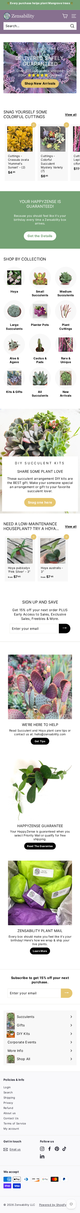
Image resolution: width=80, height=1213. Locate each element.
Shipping (9, 1097)
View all (71, 114)
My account (11, 1128)
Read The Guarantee (40, 846)
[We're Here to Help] (40, 687)
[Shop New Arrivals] (40, 67)
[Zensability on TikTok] (64, 1149)
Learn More (40, 951)
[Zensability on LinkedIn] (42, 1156)
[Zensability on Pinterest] (57, 1149)
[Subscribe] (64, 628)
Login (7, 1087)
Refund (8, 1108)
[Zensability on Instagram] (42, 1149)
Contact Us (11, 1118)
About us (9, 1113)
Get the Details (39, 236)
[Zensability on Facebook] (49, 1149)
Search (8, 1092)
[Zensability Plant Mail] (40, 893)
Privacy (8, 1102)
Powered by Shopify (52, 1204)
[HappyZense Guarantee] (40, 788)
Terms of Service (14, 1123)
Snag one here (40, 502)
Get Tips (40, 741)
